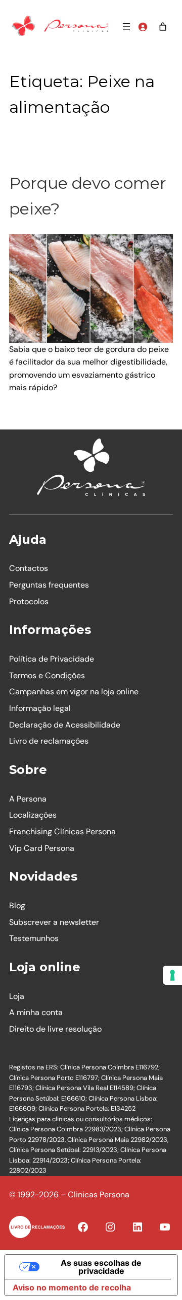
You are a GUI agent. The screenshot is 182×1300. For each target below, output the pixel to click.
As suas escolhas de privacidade (101, 1267)
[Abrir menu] (126, 27)
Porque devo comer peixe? (87, 196)
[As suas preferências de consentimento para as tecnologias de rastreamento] (172, 975)
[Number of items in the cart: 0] (163, 27)
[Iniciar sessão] (142, 27)
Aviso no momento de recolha (72, 1287)
